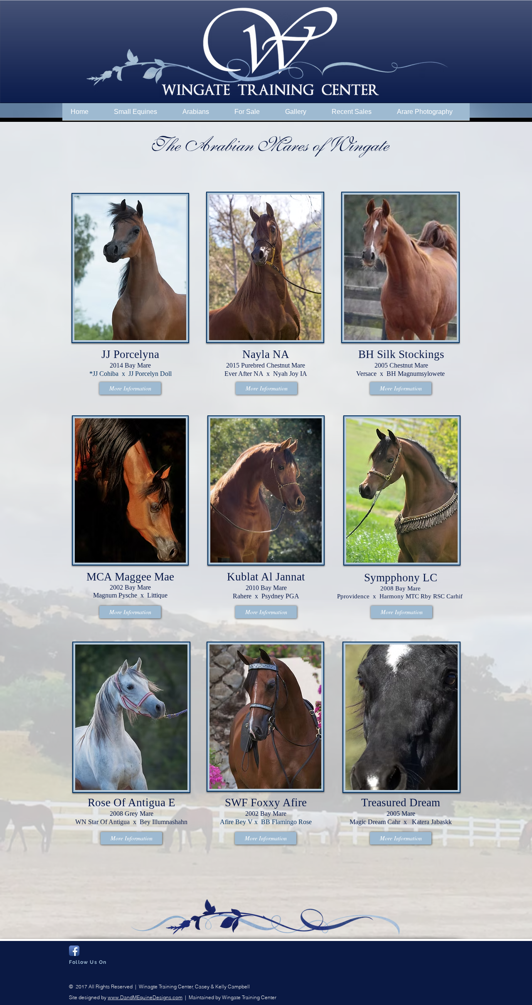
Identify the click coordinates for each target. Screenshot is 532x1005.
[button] (140, 114)
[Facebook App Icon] (74, 951)
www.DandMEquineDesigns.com (145, 997)
